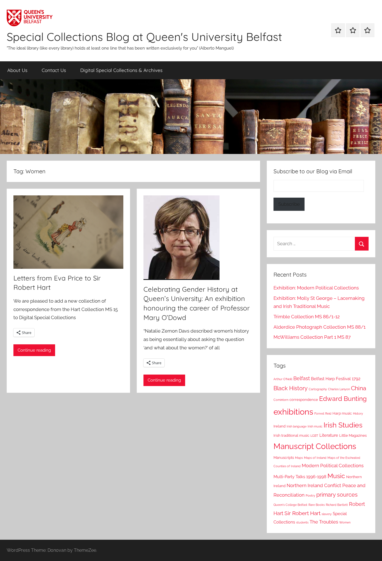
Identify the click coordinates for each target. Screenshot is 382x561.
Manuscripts (283, 457)
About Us (17, 70)
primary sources (337, 494)
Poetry (310, 495)
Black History (290, 388)
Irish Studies (343, 425)
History (358, 413)
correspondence (303, 400)
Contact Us (54, 70)
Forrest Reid (322, 413)
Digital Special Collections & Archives (121, 70)
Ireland (279, 426)
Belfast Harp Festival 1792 (335, 378)
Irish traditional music (291, 435)
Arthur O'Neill (282, 379)
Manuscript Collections (314, 446)
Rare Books (316, 504)
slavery (327, 514)
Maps (299, 457)
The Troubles (324, 522)
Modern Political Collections (333, 465)
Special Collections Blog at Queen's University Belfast (144, 37)
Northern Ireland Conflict (314, 485)
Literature (328, 435)
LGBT (314, 435)
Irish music (315, 426)
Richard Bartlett (337, 504)
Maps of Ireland (315, 457)
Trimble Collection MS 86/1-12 (306, 316)
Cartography (318, 389)
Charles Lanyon (339, 389)
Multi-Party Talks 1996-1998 (299, 476)
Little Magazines (353, 435)
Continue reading (34, 350)
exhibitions (293, 412)
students (302, 522)
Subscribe (289, 204)
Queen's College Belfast (290, 504)
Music (336, 476)
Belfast (301, 378)
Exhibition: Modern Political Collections (316, 288)
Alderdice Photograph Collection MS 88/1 (319, 327)
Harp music (342, 413)
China (358, 388)
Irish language (296, 426)
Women (344, 522)
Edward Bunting (343, 398)
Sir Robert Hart (302, 513)
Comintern (280, 399)
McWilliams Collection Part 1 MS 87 (312, 337)
